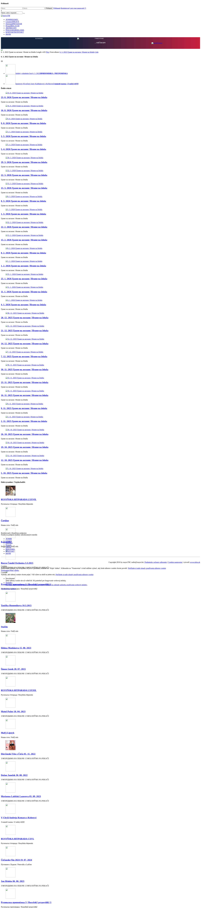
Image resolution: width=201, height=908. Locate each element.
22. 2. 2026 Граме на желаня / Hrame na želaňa (24, 227)
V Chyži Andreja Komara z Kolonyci (18, 817)
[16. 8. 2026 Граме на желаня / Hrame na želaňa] (100, 106)
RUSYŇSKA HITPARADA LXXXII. (18, 690)
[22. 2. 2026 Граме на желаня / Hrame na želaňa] (100, 222)
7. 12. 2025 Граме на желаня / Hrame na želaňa (24, 356)
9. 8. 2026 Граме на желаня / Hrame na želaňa (23, 123)
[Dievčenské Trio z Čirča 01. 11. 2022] (100, 745)
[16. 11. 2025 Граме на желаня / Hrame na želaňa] (100, 391)
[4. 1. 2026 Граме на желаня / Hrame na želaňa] (100, 300)
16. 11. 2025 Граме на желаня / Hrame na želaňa (24, 395)
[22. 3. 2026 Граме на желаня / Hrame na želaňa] (100, 170)
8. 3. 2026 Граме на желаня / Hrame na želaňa (23, 201)
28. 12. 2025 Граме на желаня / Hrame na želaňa (24, 317)
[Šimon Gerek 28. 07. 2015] (100, 660)
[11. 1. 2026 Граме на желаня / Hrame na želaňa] (100, 287)
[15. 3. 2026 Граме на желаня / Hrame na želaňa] (100, 183)
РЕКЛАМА (15, 30)
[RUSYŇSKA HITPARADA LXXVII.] (100, 490)
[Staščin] (100, 618)
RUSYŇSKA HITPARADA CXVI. (17, 838)
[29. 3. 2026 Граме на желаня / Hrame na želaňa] (100, 157)
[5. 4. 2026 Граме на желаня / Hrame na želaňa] (100, 144)
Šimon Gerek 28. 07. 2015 (13, 669)
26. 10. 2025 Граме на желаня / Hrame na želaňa (24, 434)
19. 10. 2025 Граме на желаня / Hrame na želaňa (24, 447)
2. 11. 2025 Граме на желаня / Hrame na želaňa (24, 421)
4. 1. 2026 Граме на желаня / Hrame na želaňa (23, 304)
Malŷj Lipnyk (7, 732)
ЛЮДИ (11, 28)
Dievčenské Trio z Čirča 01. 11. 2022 (18, 753)
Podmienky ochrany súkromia (156, 562)
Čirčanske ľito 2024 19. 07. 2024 (16, 859)
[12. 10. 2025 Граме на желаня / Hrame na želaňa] (100, 455)
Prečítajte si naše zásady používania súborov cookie (147, 568)
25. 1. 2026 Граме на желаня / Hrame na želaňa (24, 278)
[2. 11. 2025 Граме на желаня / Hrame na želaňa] (100, 417)
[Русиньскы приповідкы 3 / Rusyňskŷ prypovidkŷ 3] (100, 893)
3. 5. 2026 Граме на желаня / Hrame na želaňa (23, 136)
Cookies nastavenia (175, 562)
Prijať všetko (14, 570)
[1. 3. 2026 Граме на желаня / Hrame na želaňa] (100, 209)
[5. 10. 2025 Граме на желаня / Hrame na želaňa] (100, 468)
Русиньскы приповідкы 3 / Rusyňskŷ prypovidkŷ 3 (26, 902)
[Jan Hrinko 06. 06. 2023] (100, 872)
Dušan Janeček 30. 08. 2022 (14, 775)
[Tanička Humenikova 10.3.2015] (100, 596)
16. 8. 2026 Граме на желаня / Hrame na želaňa (24, 110)
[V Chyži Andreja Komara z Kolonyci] (100, 809)
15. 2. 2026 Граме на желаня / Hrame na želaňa (24, 239)
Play (47, 52)
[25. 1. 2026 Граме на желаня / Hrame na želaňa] (100, 274)
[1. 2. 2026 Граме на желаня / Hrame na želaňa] (100, 261)
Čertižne (5, 520)
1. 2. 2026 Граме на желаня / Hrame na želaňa (23, 265)
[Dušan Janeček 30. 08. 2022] (100, 766)
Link (96, 52)
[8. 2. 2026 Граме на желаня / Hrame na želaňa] (100, 248)
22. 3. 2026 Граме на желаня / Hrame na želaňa (24, 175)
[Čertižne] (100, 512)
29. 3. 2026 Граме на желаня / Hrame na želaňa (24, 162)
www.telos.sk (195, 562)
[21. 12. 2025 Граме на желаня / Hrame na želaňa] (100, 326)
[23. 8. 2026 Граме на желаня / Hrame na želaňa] (100, 93)
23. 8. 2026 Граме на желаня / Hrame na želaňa (24, 97)
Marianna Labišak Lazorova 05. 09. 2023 (21, 796)
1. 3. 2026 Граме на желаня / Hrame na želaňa (23, 213)
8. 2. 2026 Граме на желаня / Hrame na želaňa (23, 252)
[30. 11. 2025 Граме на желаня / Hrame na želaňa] (100, 365)
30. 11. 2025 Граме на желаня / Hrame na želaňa (24, 369)
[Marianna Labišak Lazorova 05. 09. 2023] (100, 787)
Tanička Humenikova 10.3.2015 (16, 605)
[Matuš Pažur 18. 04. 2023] (100, 703)
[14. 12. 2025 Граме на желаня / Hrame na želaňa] (100, 339)
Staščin (4, 626)
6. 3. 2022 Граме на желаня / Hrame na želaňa (77, 52)
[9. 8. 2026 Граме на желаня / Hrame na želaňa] (100, 119)
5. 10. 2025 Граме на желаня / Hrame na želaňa (24, 473)
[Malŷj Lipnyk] (100, 724)
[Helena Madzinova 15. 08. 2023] (100, 639)
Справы (12, 22)
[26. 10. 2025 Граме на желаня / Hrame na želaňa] (100, 429)
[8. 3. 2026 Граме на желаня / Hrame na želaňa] (100, 196)
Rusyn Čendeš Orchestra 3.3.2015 (17, 563)
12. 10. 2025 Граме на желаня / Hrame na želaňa (24, 460)
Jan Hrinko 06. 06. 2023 (12, 881)
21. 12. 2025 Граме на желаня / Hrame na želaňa (24, 330)
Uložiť (3, 588)
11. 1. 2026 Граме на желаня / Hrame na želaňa (24, 291)
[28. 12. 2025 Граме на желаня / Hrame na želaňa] (100, 313)
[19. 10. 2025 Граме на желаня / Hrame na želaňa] (100, 442)
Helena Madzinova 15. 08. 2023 (16, 647)
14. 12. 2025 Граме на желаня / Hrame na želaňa (24, 343)
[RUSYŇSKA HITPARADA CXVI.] (100, 830)
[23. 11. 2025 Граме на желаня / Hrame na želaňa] (100, 378)
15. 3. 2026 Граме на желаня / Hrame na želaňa (24, 188)
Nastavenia (5, 570)
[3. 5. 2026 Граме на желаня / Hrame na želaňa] (100, 132)
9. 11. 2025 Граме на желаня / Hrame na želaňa (24, 408)
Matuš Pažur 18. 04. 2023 (13, 711)
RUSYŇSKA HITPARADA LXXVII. (18, 499)
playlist (8, 34)
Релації (12, 26)
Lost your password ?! (78, 8)
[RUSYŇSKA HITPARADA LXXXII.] (100, 681)
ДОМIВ (12, 20)
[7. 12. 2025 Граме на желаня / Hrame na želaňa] (100, 352)
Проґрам (14, 24)
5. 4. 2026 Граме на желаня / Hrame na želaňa (23, 149)
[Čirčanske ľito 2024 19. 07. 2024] (100, 851)
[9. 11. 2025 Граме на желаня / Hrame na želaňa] (100, 404)
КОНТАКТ (15, 32)
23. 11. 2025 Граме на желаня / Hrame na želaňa (24, 382)
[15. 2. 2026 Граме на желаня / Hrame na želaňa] (100, 235)
